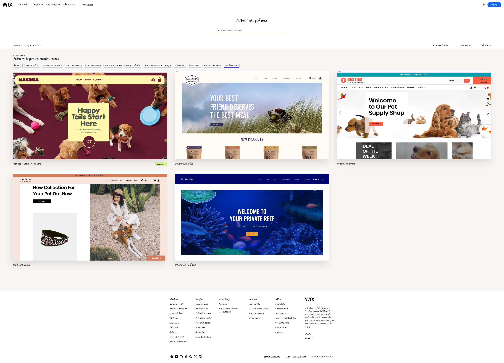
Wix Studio (88, 4)
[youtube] (176, 356)
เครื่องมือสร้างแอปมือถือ (178, 342)
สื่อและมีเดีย (280, 304)
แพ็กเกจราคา (69, 4)
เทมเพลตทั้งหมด (440, 45)
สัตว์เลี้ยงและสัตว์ (231, 65)
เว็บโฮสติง (173, 327)
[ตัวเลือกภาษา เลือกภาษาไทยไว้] (483, 4)
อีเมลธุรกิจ (200, 332)
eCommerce (18, 55)
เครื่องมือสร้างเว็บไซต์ (178, 309)
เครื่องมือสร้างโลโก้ (203, 337)
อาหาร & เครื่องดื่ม (133, 65)
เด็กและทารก (194, 65)
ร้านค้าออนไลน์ (202, 304)
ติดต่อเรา (309, 338)
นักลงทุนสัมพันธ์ (281, 309)
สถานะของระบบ (255, 318)
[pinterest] (190, 356)
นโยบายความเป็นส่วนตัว (296, 357)
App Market (174, 323)
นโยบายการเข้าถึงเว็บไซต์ (285, 318)
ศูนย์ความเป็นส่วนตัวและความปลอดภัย (229, 310)
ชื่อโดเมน (173, 332)
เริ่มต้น (494, 4)
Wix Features (174, 318)
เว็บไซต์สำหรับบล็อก (204, 318)
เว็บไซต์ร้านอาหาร (203, 313)
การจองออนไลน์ (202, 309)
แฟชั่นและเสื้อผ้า (32, 65)
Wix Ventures (281, 313)
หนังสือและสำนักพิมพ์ (212, 65)
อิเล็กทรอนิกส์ (180, 65)
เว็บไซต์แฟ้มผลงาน (203, 323)
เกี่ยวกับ (308, 334)
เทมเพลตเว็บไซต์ (176, 304)
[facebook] (171, 356)
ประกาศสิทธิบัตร (282, 323)
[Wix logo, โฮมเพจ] (7, 5)
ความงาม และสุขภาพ (113, 65)
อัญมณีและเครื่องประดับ (52, 65)
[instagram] (181, 356)
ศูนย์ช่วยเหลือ (254, 304)
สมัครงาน (279, 332)
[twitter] (195, 356)
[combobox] (254, 30)
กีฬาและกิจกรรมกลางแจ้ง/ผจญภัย (157, 65)
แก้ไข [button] (89, 112)
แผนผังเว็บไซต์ (281, 327)
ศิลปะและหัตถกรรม (74, 65)
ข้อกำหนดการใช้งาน (272, 357)
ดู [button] (89, 120)
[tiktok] (186, 356)
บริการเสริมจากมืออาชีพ (258, 309)
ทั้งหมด (16, 65)
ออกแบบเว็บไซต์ (175, 313)
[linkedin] (200, 356)
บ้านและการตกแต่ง (93, 65)
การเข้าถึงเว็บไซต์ (176, 337)
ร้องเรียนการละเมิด (256, 313)
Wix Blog (223, 304)
